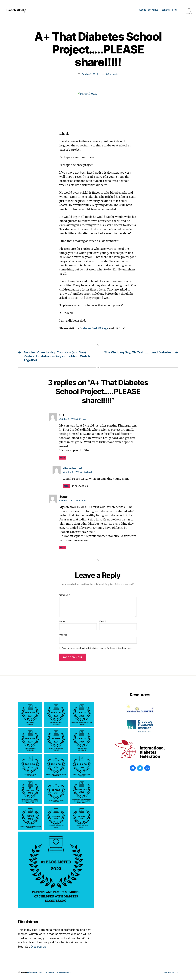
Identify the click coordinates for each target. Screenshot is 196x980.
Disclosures (38, 946)
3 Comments (111, 74)
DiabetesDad (34, 972)
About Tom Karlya (148, 9)
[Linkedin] (147, 768)
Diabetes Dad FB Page (94, 328)
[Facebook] (132, 768)
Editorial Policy (169, 9)
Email (102, 621)
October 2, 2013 (89, 74)
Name (63, 621)
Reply (62, 458)
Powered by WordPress (58, 972)
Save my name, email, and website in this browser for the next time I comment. (97, 648)
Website (63, 634)
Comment (64, 595)
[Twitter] (140, 768)
